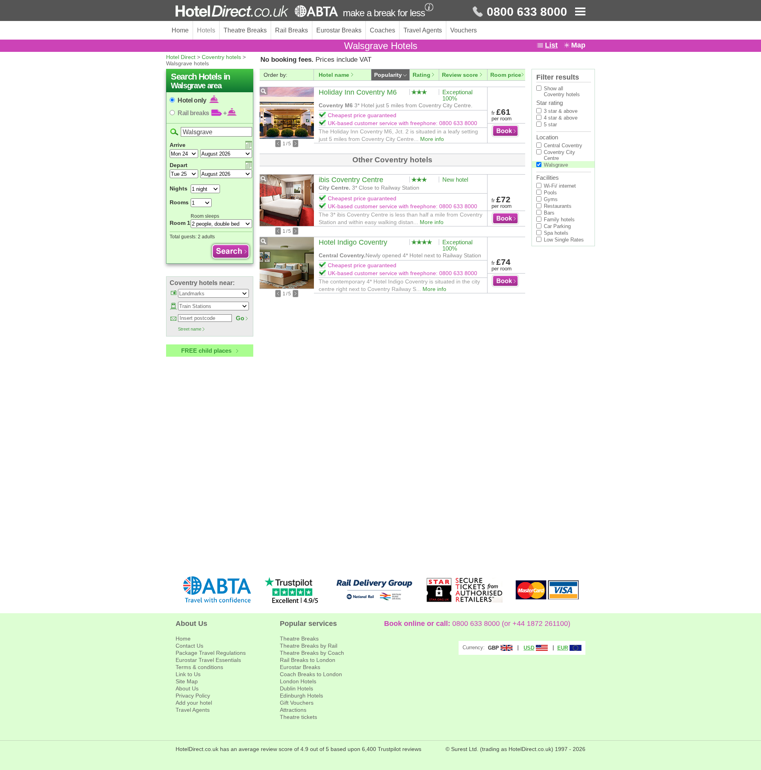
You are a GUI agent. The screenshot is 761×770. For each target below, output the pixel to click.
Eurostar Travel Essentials (208, 660)
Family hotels (559, 219)
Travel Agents (422, 30)
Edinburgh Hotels (301, 695)
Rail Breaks (291, 30)
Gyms (551, 199)
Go (240, 318)
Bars (549, 213)
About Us (187, 688)
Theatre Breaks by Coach (312, 653)
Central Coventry (563, 145)
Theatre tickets (298, 717)
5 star (550, 124)
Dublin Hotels (296, 688)
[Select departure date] (248, 165)
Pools (550, 193)
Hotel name (334, 75)
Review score (460, 75)
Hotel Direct (180, 57)
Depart (178, 165)
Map (578, 45)
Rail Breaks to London (307, 660)
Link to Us (188, 674)
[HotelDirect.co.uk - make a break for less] (257, 11)
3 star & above (560, 111)
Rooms (179, 202)
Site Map (187, 681)
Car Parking (557, 226)
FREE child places (206, 350)
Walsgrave (556, 165)
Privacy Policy (193, 695)
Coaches (382, 30)
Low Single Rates (564, 240)
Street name (189, 329)
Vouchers (463, 30)
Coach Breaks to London (311, 674)
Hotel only (193, 100)
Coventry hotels (221, 57)
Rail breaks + (202, 113)
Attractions (293, 710)
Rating (421, 75)
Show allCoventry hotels (562, 91)
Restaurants (558, 206)
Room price (505, 75)
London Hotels (298, 681)
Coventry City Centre (559, 155)
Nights (178, 188)
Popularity (388, 75)
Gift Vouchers (297, 703)
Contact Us (189, 646)
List (551, 45)
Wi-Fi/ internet (560, 186)
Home (180, 30)
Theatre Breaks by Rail (308, 646)
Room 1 (180, 223)
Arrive (177, 145)
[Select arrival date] (248, 145)
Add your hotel (194, 703)
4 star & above (560, 118)
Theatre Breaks (245, 30)
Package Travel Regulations (211, 653)
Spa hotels (556, 233)
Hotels (206, 30)
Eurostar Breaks (338, 30)
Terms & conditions (199, 667)
